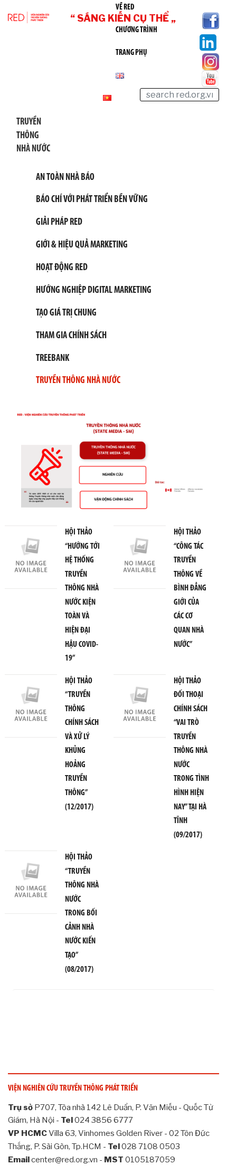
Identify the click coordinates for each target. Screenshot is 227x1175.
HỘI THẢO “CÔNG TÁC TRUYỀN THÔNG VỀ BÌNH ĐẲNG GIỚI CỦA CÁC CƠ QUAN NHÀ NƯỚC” (190, 588)
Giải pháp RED (59, 222)
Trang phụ (131, 53)
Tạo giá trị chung (66, 313)
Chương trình (136, 30)
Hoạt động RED (62, 268)
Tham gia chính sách (71, 336)
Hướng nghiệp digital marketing (94, 290)
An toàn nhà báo (65, 178)
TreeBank (52, 359)
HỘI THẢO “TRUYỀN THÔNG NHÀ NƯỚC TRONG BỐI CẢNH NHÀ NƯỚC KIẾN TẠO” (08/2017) (82, 913)
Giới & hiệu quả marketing (82, 245)
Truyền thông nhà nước (78, 381)
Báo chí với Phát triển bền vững (92, 200)
